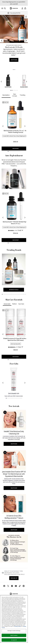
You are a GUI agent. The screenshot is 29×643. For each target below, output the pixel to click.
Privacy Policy (17, 626)
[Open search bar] (5, 8)
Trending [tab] (22, 95)
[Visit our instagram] (12, 586)
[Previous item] (1, 81)
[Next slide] (26, 40)
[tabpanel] (14, 126)
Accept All (14, 640)
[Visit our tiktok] (20, 586)
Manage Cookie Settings (13, 630)
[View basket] (25, 8)
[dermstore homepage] (14, 8)
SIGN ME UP (14, 578)
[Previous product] (3, 217)
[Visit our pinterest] (24, 586)
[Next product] (25, 217)
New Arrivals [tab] (14, 95)
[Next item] (26, 81)
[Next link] (25, 274)
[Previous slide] (2, 40)
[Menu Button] (2, 8)
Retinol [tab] (14, 304)
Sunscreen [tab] (7, 304)
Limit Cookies (13, 635)
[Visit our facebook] (4, 586)
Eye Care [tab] (21, 304)
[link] (22, 8)
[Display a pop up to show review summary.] (22, 230)
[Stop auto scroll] (26, 16)
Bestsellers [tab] (6, 95)
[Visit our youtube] (16, 586)
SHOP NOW (14, 60)
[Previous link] (3, 274)
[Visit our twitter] (8, 586)
